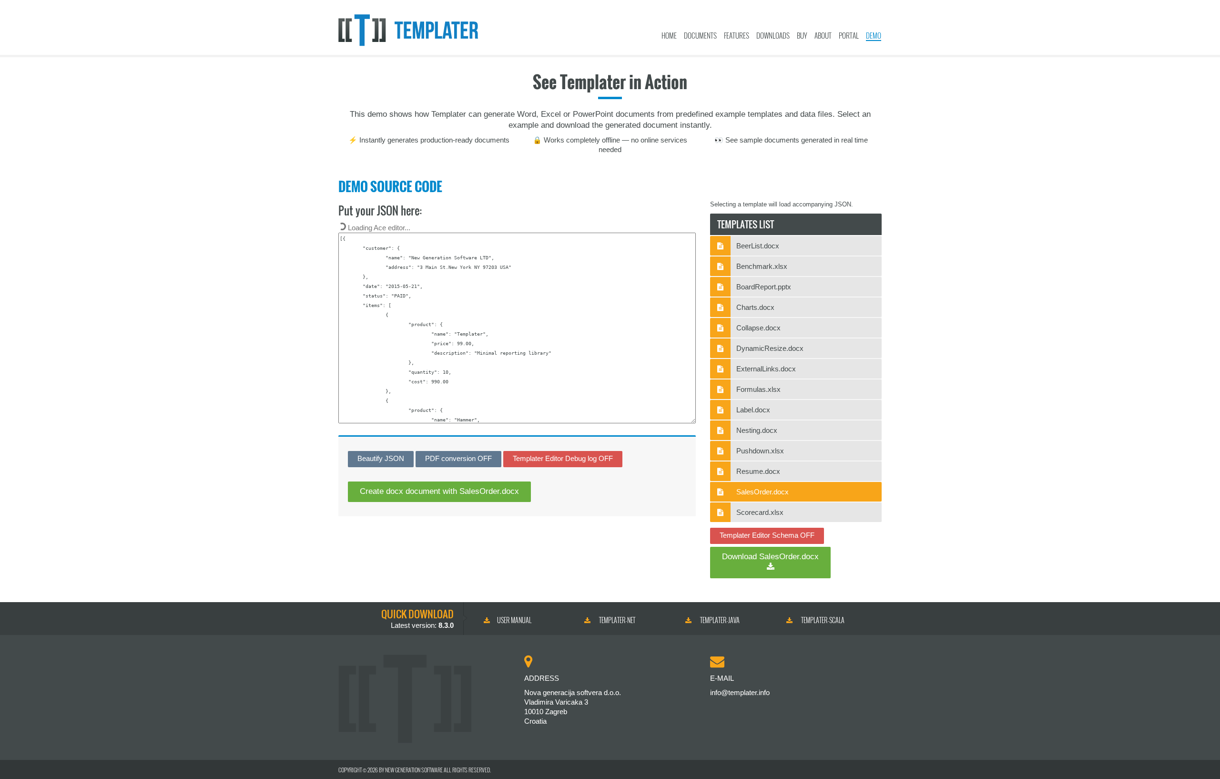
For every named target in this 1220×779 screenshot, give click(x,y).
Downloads (773, 35)
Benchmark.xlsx (761, 266)
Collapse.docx (758, 328)
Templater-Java (719, 620)
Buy (802, 35)
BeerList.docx (757, 246)
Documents (700, 35)
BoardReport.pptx (763, 287)
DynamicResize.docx (769, 348)
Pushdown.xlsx (760, 451)
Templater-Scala (822, 620)
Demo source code (390, 186)
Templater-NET (616, 620)
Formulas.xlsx (758, 389)
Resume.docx (758, 471)
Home (669, 35)
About (823, 35)
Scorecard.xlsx (759, 512)
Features (736, 35)
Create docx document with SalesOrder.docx (439, 491)
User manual (514, 620)
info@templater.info (740, 692)
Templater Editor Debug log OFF (563, 458)
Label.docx (753, 410)
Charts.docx (755, 307)
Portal (849, 35)
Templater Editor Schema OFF (767, 535)
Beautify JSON (380, 458)
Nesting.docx (756, 430)
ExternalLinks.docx (766, 369)
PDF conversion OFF (458, 458)
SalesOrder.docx (762, 492)
